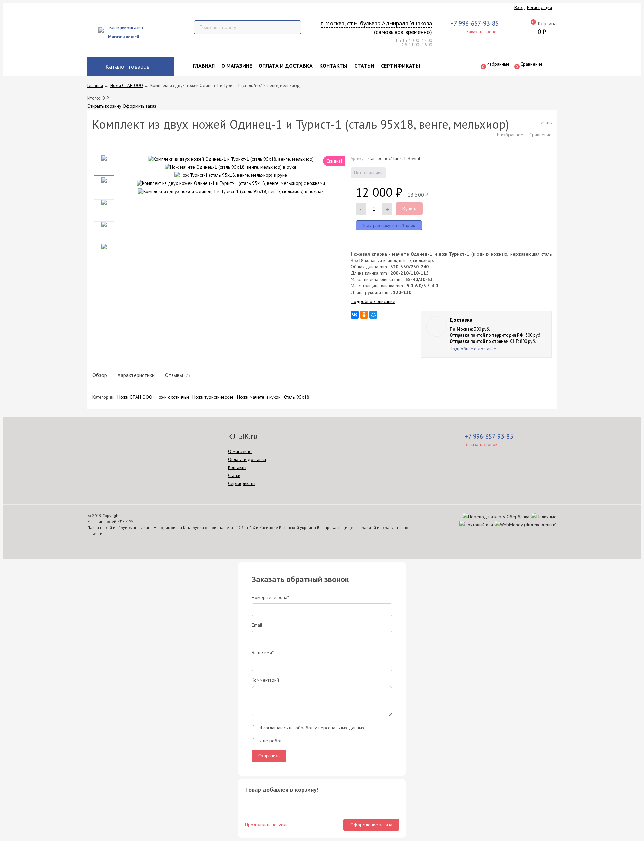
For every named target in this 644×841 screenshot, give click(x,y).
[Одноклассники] (364, 315)
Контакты (333, 65)
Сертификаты (400, 65)
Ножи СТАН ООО (134, 397)
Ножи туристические (213, 397)
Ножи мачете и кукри (259, 397)
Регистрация (539, 7)
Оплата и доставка (286, 65)
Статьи (364, 65)
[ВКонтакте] (355, 315)
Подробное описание (373, 301)
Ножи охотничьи (172, 397)
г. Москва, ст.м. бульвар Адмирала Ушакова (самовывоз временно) (376, 27)
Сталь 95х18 (296, 397)
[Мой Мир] (373, 315)
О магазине (236, 65)
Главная (204, 65)
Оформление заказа (371, 825)
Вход (519, 7)
